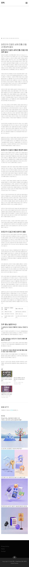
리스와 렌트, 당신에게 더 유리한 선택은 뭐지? (11, 448)
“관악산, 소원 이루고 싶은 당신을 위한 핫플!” (11, 420)
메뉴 (26, 2)
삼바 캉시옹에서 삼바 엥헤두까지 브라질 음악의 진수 (19, 379)
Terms (3, 549)
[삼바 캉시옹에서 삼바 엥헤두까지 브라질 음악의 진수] (19, 374)
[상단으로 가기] (14, 558)
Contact (3, 551)
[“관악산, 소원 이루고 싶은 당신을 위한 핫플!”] (14, 434)
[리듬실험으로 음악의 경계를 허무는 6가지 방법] (6, 389)
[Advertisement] (14, 21)
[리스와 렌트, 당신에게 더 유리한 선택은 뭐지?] (14, 463)
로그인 (11, 410)
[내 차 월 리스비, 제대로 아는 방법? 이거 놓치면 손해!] (14, 492)
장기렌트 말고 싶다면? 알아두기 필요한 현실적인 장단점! (14, 506)
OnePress (18, 561)
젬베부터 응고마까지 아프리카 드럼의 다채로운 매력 (6, 379)
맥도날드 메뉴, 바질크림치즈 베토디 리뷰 (10, 418)
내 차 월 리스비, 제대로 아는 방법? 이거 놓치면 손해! (13, 477)
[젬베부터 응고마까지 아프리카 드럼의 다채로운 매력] (6, 374)
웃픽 (3, 3)
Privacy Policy (5, 546)
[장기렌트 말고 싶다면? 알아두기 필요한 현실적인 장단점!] (14, 520)
